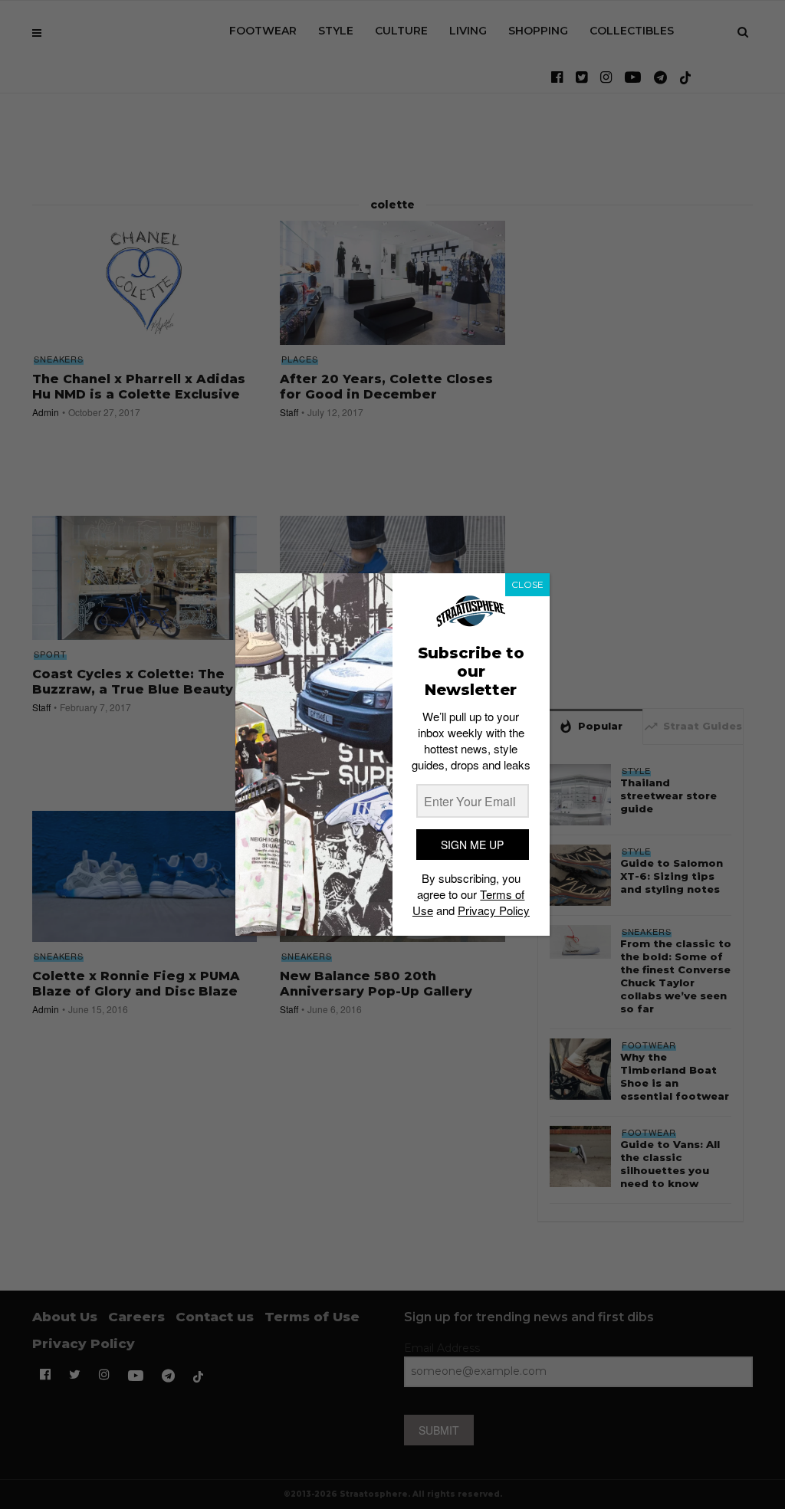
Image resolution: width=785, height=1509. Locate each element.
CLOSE (527, 584)
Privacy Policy (494, 910)
